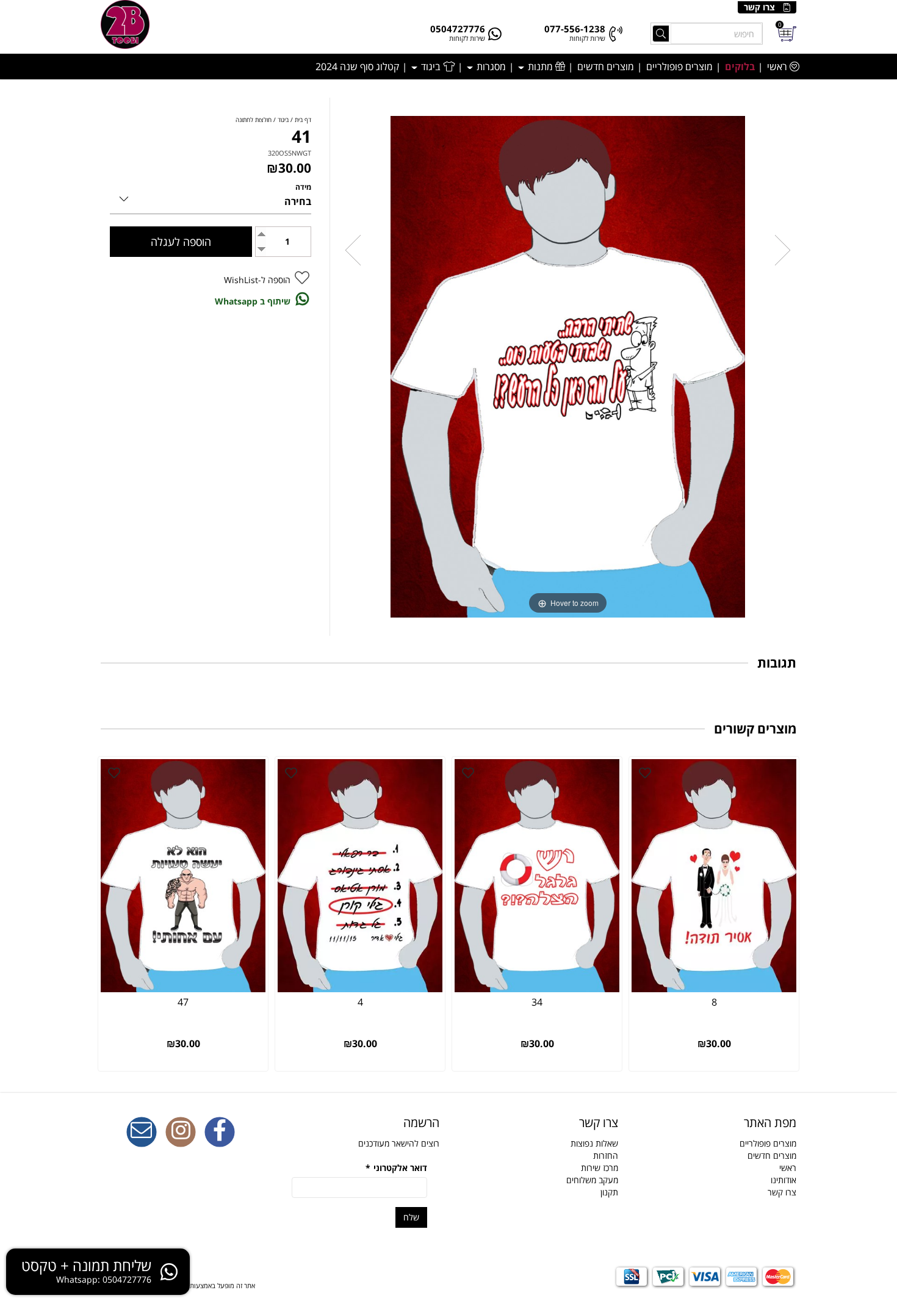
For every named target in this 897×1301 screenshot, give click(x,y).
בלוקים (740, 66)
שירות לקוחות (587, 38)
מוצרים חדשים (605, 66)
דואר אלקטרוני (396, 1167)
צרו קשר (759, 7)
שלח (411, 1217)
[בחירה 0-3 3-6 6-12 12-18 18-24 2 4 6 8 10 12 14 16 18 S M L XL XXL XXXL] (210, 197)
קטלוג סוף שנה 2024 (357, 66)
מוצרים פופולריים (679, 66)
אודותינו (783, 1180)
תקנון (609, 1192)
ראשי (778, 66)
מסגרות (490, 66)
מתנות (540, 66)
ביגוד (431, 66)
